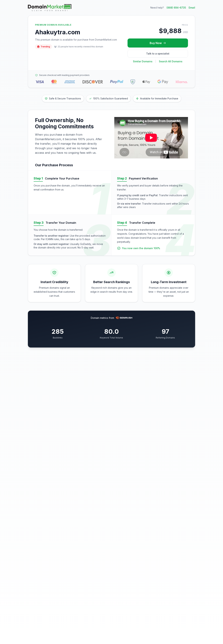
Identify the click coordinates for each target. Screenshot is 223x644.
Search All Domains (170, 61)
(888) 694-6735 (176, 7)
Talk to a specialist (157, 53)
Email (192, 7)
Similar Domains (142, 61)
